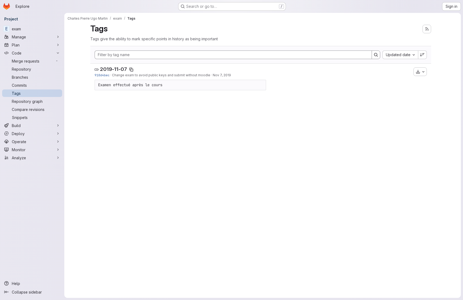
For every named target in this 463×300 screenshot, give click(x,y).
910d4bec (102, 75)
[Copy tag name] (131, 69)
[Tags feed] (427, 29)
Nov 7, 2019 (222, 75)
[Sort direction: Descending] (422, 54)
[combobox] (400, 54)
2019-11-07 (113, 69)
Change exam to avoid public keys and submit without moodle (161, 75)
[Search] (376, 54)
